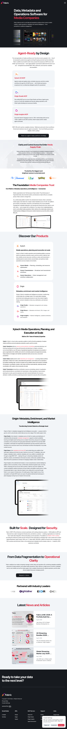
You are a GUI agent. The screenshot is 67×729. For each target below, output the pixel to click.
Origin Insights (7, 463)
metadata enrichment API (19, 450)
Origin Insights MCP (21, 114)
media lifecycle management (27, 358)
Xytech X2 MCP (19, 78)
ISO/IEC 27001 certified (53, 535)
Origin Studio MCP (20, 96)
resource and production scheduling (25, 346)
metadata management (23, 438)
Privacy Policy (47, 722)
